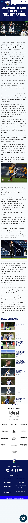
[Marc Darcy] (14, 438)
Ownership (7, 479)
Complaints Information (7, 491)
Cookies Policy (7, 482)
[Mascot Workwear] (23, 431)
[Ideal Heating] (14, 414)
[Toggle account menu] (21, 2)
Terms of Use (8, 486)
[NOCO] (4, 438)
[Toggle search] (26, 2)
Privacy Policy (14, 475)
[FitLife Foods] (14, 424)
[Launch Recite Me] (23, 518)
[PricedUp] (14, 431)
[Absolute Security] (14, 452)
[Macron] (4, 424)
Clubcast (22, 498)
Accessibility (20, 479)
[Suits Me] (4, 431)
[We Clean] (14, 445)
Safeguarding (20, 492)
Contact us (20, 482)
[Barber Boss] (23, 424)
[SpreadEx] (23, 438)
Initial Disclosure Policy (20, 486)
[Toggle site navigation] (2, 2)
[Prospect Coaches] (23, 445)
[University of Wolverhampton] (4, 445)
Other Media (13, 498)
